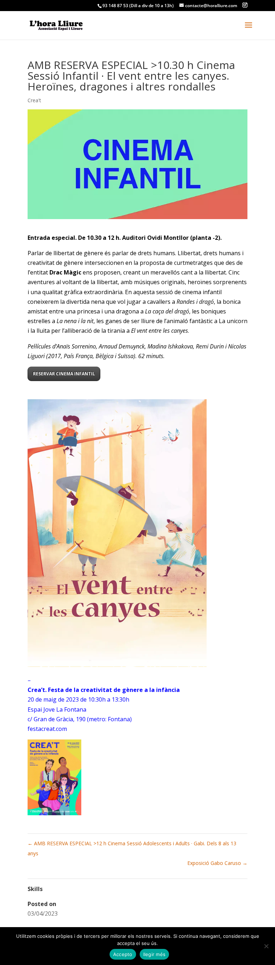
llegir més (154, 954)
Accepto (122, 954)
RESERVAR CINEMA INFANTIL (64, 374)
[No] (266, 946)
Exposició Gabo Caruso (217, 863)
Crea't (34, 100)
